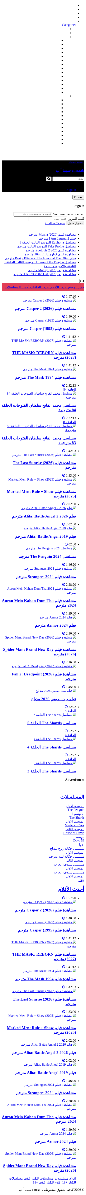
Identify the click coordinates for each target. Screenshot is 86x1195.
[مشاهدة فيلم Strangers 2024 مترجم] (50, 568)
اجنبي (55, 100)
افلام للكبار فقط (48, 64)
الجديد (63, 32)
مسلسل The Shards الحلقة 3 (51, 771)
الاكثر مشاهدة (58, 28)
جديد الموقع (75, 287)
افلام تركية (51, 52)
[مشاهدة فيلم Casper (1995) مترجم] (50, 320)
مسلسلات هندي (48, 115)
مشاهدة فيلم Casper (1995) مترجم (47, 328)
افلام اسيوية (51, 60)
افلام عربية (51, 88)
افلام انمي (52, 56)
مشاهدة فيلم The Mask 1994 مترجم (45, 377)
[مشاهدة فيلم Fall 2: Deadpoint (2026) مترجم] (43, 666)
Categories (69, 24)
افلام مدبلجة (50, 84)
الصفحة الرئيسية (64, 5)
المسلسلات (51, 119)
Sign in (71, 21)
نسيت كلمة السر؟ (55, 223)
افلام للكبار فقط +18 (53, 155)
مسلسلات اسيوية (47, 131)
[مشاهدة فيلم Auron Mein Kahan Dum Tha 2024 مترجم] (39, 592)
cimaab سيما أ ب (70, 170)
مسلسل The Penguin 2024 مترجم (47, 556)
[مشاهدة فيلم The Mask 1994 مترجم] (49, 369)
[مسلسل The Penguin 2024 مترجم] (51, 548)
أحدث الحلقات (66, 13)
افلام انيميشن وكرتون (44, 68)
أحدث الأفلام (67, 17)
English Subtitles (48, 127)
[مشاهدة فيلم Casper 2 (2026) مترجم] (49, 300)
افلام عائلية (51, 80)
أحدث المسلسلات (64, 9)
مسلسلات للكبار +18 (53, 151)
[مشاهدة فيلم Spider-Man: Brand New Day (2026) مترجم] (39, 641)
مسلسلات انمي (48, 112)
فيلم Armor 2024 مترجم (55, 625)
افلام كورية (51, 48)
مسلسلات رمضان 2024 (43, 123)
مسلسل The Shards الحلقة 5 (51, 723)
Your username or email (68, 214)
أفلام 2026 (52, 92)
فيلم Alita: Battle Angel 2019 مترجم (45, 536)
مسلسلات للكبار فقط (53, 147)
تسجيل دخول (75, 223)
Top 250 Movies (48, 72)
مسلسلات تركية (48, 108)
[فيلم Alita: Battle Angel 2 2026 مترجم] (48, 508)
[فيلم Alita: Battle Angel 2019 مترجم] (50, 528)
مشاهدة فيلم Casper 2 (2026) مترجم (45, 308)
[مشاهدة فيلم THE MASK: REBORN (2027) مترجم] (39, 344)
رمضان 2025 (50, 139)
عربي (55, 143)
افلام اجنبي (51, 40)
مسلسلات (61, 96)
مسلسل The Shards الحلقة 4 (51, 747)
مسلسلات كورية (48, 104)
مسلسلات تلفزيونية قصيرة (41, 135)
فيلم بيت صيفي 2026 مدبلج (53, 699)
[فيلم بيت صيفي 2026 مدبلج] (55, 691)
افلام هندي (52, 44)
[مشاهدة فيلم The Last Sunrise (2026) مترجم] (44, 455)
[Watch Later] (63, 296)
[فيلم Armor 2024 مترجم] (57, 617)
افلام (64, 36)
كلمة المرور (76, 218)
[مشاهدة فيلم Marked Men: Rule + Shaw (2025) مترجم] (39, 483)
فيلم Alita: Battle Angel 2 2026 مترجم (44, 516)
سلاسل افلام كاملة (46, 76)
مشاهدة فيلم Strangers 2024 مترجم (46, 576)
